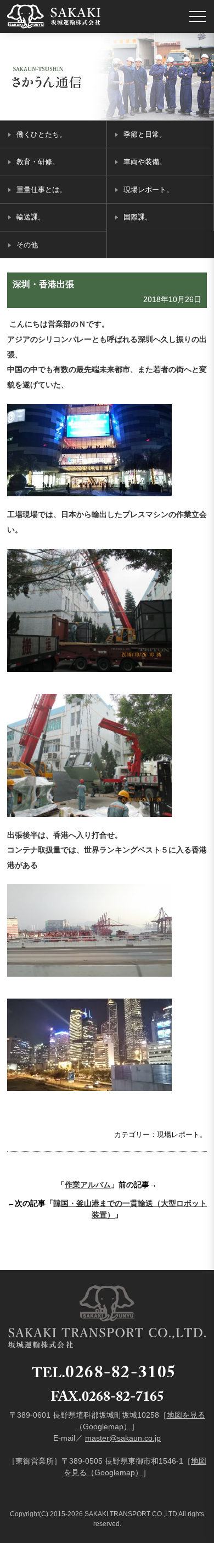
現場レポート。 (148, 189)
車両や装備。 (144, 162)
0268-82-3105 (121, 1374)
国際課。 (137, 217)
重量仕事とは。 (41, 189)
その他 (27, 245)
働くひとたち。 (41, 134)
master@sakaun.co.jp (123, 1438)
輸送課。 (30, 217)
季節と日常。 (144, 134)
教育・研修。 (37, 162)
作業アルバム (88, 1184)
